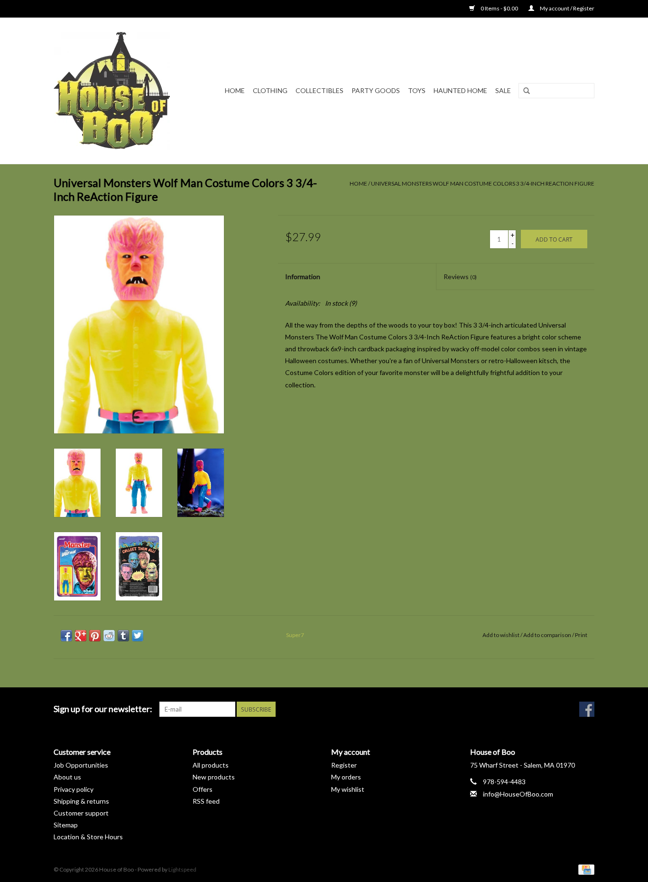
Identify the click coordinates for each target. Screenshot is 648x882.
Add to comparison (547, 634)
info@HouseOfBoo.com (518, 794)
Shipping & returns (81, 801)
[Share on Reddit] (109, 635)
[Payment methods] (584, 869)
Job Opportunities (81, 765)
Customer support (81, 813)
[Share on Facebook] (66, 635)
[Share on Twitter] (137, 635)
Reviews (460, 276)
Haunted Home (460, 90)
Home (235, 90)
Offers (203, 789)
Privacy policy (73, 789)
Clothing (270, 90)
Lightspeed (182, 869)
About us (67, 777)
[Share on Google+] (80, 635)
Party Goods (376, 90)
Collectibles (319, 90)
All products (211, 765)
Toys (417, 90)
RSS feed (206, 801)
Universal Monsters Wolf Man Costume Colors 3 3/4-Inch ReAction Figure (482, 183)
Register (344, 765)
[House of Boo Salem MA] (118, 91)
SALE (503, 90)
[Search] (526, 91)
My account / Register (566, 8)
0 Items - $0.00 (499, 8)
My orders (346, 777)
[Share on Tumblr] (123, 635)
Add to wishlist (500, 634)
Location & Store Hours (88, 837)
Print (581, 634)
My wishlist (347, 789)
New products (214, 777)
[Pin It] (95, 635)
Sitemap (66, 825)
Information (302, 276)
